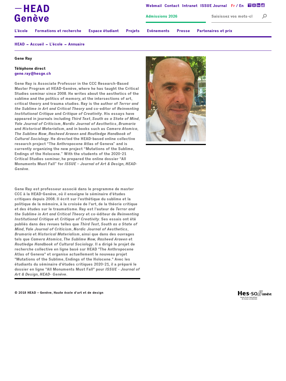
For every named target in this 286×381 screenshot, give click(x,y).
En (241, 6)
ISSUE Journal (213, 6)
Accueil (37, 44)
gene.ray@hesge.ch (33, 74)
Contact (172, 6)
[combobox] (231, 16)
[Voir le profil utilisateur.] (176, 140)
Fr (233, 6)
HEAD (20, 44)
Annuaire (76, 44)
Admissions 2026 (161, 16)
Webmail (154, 6)
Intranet (189, 6)
